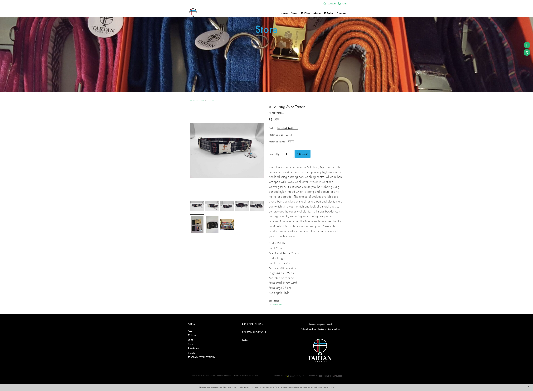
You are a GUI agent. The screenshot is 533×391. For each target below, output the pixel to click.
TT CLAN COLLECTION (201, 357)
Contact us (334, 329)
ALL (190, 330)
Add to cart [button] (302, 153)
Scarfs (191, 353)
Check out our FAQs (312, 329)
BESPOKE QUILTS (252, 324)
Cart (345, 3)
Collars (201, 101)
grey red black (277, 304)
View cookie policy (326, 387)
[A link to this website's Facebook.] (527, 45)
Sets (190, 344)
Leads (191, 339)
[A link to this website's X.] (527, 52)
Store (192, 101)
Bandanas (193, 348)
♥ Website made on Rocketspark (246, 375)
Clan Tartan (212, 101)
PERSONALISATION (254, 332)
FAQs (245, 340)
